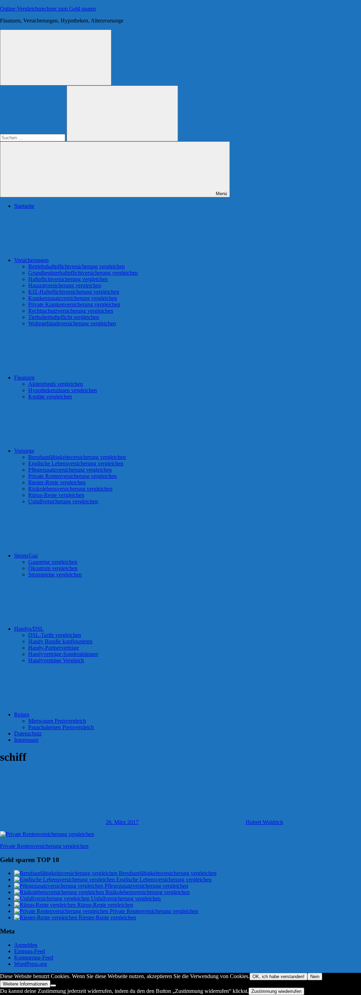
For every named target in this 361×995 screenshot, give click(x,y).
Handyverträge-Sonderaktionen (63, 654)
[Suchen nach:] (33, 137)
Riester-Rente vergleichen (57, 482)
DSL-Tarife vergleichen (54, 635)
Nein (314, 976)
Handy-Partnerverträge (53, 648)
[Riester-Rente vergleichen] (46, 917)
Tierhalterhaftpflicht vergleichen (63, 317)
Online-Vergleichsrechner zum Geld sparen (48, 9)
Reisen (21, 714)
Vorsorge (24, 451)
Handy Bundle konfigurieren (60, 641)
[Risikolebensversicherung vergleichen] (59, 892)
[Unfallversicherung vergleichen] (52, 898)
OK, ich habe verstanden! (278, 976)
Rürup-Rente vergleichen (56, 495)
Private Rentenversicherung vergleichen (72, 476)
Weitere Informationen (25, 984)
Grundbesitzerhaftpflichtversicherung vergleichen (83, 273)
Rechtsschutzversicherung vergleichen (70, 311)
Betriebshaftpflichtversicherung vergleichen (76, 266)
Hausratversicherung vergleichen (64, 285)
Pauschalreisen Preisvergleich (61, 727)
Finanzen (24, 378)
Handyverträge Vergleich (56, 660)
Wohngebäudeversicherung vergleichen (72, 323)
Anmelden (25, 945)
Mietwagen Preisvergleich (57, 721)
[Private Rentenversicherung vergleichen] (62, 911)
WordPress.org (30, 964)
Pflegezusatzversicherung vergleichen (70, 470)
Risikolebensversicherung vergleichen (70, 489)
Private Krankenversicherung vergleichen (74, 304)
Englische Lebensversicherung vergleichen (75, 463)
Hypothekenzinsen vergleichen (62, 390)
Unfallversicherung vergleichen (63, 501)
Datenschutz (28, 733)
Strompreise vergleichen (55, 575)
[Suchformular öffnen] (55, 57)
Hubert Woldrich (264, 822)
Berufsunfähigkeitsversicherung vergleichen (77, 457)
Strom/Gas (26, 556)
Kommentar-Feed (33, 958)
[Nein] (53, 985)
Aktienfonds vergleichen (55, 384)
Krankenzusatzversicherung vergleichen (72, 298)
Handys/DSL (29, 629)
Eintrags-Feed (29, 951)
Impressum (26, 740)
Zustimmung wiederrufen (276, 991)
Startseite (24, 206)
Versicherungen (31, 260)
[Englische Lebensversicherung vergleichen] (65, 879)
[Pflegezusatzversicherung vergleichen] (59, 886)
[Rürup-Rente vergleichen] (45, 905)
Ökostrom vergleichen (53, 568)
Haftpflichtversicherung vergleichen (68, 279)
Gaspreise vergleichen (52, 562)
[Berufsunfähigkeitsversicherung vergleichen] (66, 873)
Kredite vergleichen (50, 397)
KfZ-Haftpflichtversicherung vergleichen (73, 292)
